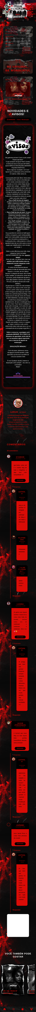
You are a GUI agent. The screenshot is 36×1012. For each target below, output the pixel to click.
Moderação (25, 119)
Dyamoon (20, 457)
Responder (20, 480)
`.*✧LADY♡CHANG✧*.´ (22, 569)
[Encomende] (13, 1009)
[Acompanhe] (22, 1009)
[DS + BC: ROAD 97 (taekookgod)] (12, 995)
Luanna (20, 604)
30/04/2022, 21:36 (20, 458)
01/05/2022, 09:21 (20, 826)
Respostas (16, 487)
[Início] (4, 1009)
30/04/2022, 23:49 (20, 605)
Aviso (19, 119)
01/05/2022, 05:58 (20, 726)
